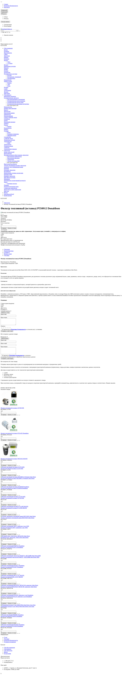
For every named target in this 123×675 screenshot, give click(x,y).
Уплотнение (7, 90)
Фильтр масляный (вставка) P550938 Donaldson (14, 488)
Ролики (6, 87)
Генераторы (10, 159)
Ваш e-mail (4, 343)
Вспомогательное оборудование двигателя (16, 155)
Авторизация (8, 24)
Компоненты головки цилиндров (13, 173)
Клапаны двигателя (9, 170)
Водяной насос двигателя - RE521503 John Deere (14, 537)
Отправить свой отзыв (7, 331)
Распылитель (7, 128)
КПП (8, 143)
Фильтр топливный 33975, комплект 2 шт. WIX (14, 527)
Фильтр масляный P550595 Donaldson (11, 616)
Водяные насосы (12, 183)
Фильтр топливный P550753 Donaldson (12, 547)
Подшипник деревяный (14, 77)
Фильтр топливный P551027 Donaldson (12, 567)
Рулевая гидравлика (13, 134)
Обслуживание (8, 48)
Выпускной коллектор (10, 164)
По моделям (7, 653)
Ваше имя (3, 340)
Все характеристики (6, 239)
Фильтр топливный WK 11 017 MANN (12, 577)
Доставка (6, 255)
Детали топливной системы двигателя (15, 165)
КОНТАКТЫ (8, 195)
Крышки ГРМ (8, 174)
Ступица (9, 63)
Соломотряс (7, 137)
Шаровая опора (11, 135)
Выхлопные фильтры (13, 158)
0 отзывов (4, 230)
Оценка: (3, 326)
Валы (8, 132)
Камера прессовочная (10, 108)
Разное (6, 125)
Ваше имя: (4, 314)
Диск (8, 62)
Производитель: (5, 262)
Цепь (8, 86)
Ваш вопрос (4, 346)
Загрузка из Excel (9, 194)
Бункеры (6, 51)
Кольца (6, 65)
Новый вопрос (4, 338)
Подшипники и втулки (10, 74)
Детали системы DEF (13, 161)
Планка (6, 71)
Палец (6, 120)
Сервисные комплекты (10, 188)
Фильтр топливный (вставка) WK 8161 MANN (14, 458)
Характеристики (8, 251)
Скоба (5, 89)
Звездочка (7, 56)
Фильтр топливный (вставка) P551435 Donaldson (15, 433)
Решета (6, 129)
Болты (6, 50)
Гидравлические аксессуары (15, 102)
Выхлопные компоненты (14, 156)
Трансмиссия (7, 141)
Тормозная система (9, 140)
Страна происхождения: (7, 263)
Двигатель (7, 150)
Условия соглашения (10, 642)
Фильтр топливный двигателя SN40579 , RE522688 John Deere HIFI (20, 557)
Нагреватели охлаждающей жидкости (15, 180)
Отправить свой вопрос (7, 358)
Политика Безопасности (11, 5)
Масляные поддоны (9, 177)
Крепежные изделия (10, 66)
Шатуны (6, 191)
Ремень (9, 83)
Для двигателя (8, 650)
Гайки (6, 54)
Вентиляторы (8, 153)
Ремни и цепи (8, 81)
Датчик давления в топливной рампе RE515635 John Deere (17, 518)
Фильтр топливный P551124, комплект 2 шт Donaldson (16, 596)
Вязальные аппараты (10, 96)
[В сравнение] (3, 214)
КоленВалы (7, 171)
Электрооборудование (10, 149)
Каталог (3, 644)
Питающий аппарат (9, 122)
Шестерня (7, 93)
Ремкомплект (8, 80)
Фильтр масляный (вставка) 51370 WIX (12, 468)
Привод (6, 123)
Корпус (6, 110)
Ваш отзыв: (4, 317)
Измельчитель (8, 107)
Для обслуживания (9, 647)
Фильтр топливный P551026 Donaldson (12, 626)
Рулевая (6, 131)
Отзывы (7, 252)
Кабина (6, 57)
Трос (8, 84)
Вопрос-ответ (8, 254)
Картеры (6, 168)
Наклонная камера (9, 113)
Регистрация (7, 26)
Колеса (6, 60)
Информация (4, 634)
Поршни (6, 185)
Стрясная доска (8, 138)
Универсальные (8, 146)
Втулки (9, 75)
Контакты (7, 7)
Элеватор (6, 147)
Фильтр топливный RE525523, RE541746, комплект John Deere (19, 586)
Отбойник (7, 119)
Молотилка (7, 111)
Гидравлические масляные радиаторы (18, 104)
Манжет (6, 68)
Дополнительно (5, 656)
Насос (5, 182)
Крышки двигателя (9, 176)
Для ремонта (7, 95)
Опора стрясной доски (10, 117)
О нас (5, 637)
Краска (9, 126)
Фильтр (6, 92)
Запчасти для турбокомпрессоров (13, 167)
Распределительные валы (11, 186)
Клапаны (6, 59)
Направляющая (8, 116)
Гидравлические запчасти (11, 98)
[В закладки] (1, 214)
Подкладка (7, 72)
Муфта (6, 69)
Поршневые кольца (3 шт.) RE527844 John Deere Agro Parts (17, 606)
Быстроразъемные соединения (16, 99)
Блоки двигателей (9, 152)
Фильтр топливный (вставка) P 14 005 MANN (14, 508)
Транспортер (7, 144)
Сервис (6, 4)
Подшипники (11, 78)
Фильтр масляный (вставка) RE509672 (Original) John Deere (17, 478)
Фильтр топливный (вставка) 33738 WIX (12, 408)
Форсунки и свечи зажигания (12, 189)
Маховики (7, 179)
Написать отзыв (5, 312)
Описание (7, 249)
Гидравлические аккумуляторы (16, 101)
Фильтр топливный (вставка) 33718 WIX (12, 498)
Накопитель (7, 114)
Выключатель (8, 53)
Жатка (6, 192)
